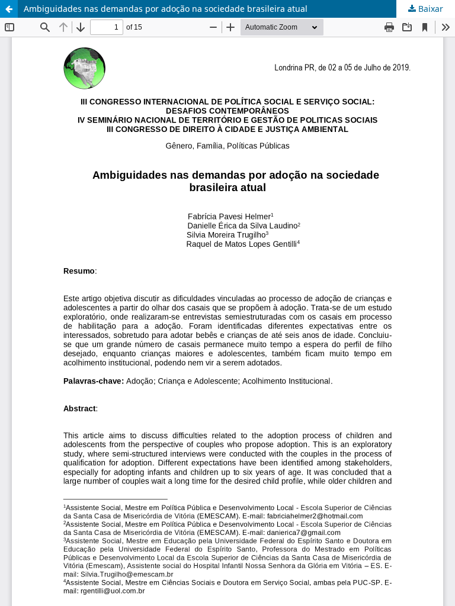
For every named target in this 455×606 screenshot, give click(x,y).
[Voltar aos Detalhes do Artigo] (9, 9)
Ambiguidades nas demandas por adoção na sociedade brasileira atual (165, 8)
